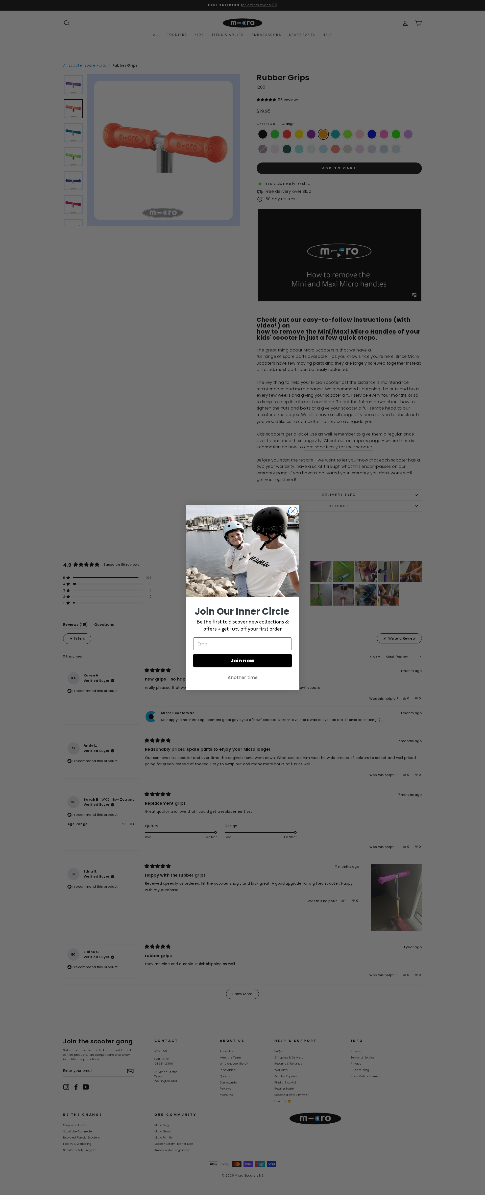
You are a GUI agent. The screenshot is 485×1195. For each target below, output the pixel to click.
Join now (242, 660)
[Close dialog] (292, 511)
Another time (243, 677)
